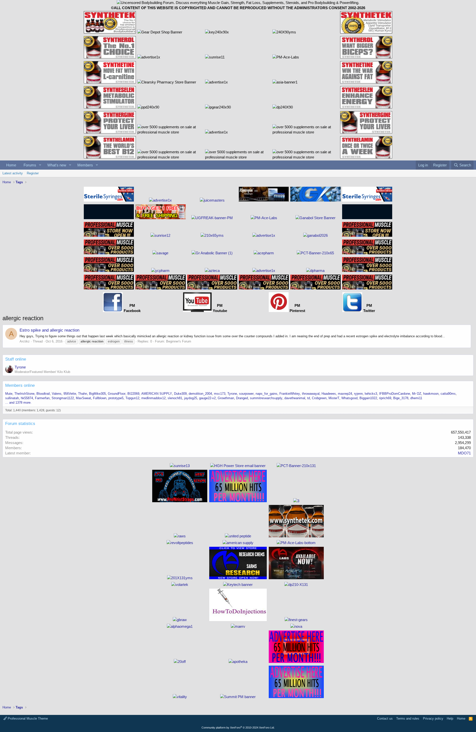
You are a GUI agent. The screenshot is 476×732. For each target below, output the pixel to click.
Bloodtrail (43, 393)
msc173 (219, 393)
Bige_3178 (400, 398)
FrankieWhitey (289, 393)
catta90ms (448, 393)
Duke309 (180, 393)
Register (33, 173)
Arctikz (25, 341)
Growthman (226, 398)
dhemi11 (416, 398)
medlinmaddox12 (153, 398)
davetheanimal (294, 398)
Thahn (82, 393)
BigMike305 (97, 393)
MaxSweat (83, 398)
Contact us (385, 718)
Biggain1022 (368, 398)
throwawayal (311, 393)
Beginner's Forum (178, 341)
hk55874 (27, 398)
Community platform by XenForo (238, 727)
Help (450, 718)
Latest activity (12, 173)
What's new (56, 165)
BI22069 (133, 393)
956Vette (69, 393)
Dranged (242, 398)
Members (85, 165)
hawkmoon (431, 393)
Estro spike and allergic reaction (49, 330)
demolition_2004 (200, 393)
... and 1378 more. (18, 402)
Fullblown (99, 398)
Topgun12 (132, 398)
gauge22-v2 (207, 398)
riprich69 (385, 398)
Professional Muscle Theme (27, 718)
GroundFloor (116, 393)
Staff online (15, 359)
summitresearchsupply (266, 398)
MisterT (333, 398)
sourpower (246, 393)
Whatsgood (349, 398)
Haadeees (329, 393)
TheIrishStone (24, 393)
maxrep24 (345, 393)
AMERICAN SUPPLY (156, 393)
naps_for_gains (266, 393)
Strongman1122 (63, 398)
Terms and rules (407, 718)
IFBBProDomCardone (394, 393)
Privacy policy (433, 718)
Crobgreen (319, 398)
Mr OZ (416, 393)
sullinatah (12, 398)
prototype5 (115, 398)
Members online (20, 385)
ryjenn (358, 393)
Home (11, 165)
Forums (30, 165)
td (308, 398)
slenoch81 (175, 398)
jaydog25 (190, 398)
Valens (56, 393)
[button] (40, 165)
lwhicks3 (371, 393)
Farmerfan (42, 398)
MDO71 (464, 453)
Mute (8, 393)
